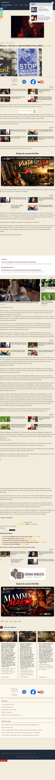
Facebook (23, 547)
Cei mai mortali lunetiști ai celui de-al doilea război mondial (21, 536)
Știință (18, 753)
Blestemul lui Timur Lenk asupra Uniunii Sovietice (19, 540)
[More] (1, 16)
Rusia (20, 621)
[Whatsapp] (1, 14)
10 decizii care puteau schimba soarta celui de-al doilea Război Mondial (24, 542)
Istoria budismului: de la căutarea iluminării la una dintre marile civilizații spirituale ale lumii (20, 724)
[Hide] (0, 19)
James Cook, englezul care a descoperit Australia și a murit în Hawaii (18, 262)
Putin (11, 621)
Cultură (16, 5)
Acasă (11, 5)
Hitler (7, 621)
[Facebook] (1, 8)
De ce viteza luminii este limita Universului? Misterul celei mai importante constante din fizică (20, 732)
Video (34, 753)
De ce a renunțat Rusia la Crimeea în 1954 (17, 538)
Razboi (15, 621)
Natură (26, 5)
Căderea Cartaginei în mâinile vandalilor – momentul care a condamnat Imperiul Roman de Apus (21, 730)
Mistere (23, 753)
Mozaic (27, 753)
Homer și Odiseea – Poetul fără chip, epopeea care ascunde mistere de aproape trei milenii (20, 735)
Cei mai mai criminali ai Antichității (16, 544)
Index (31, 753)
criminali (2, 621)
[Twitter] (1, 11)
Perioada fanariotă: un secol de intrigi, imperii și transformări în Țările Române (21, 270)
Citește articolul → (5, 677)
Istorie (21, 5)
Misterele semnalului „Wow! (7, 727)
